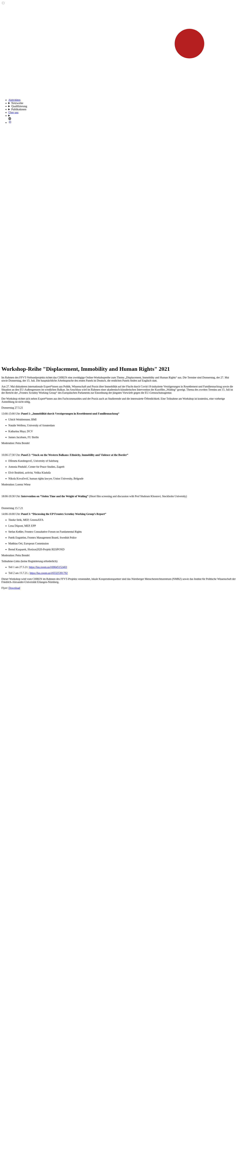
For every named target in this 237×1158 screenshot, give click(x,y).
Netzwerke (17, 103)
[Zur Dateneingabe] (9, 122)
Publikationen (18, 109)
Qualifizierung (19, 106)
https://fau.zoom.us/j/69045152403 (48, 567)
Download (14, 587)
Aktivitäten (14, 99)
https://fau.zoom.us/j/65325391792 (49, 573)
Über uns (13, 112)
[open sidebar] (118, 360)
